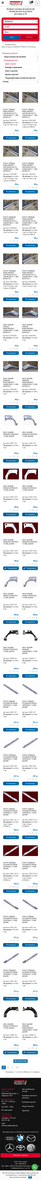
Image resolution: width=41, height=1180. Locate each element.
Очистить (29, 37)
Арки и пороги (9, 64)
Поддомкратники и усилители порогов (19, 78)
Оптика (5, 82)
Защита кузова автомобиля (14, 57)
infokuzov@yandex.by (10, 1126)
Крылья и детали (10, 74)
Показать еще (21, 1061)
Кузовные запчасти (10, 53)
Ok (30, 1177)
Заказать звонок (20, 1155)
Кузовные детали (10, 44)
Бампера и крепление (12, 67)
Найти (12, 37)
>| (17, 1067)
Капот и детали (10, 71)
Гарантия (25, 1111)
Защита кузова (28, 1106)
